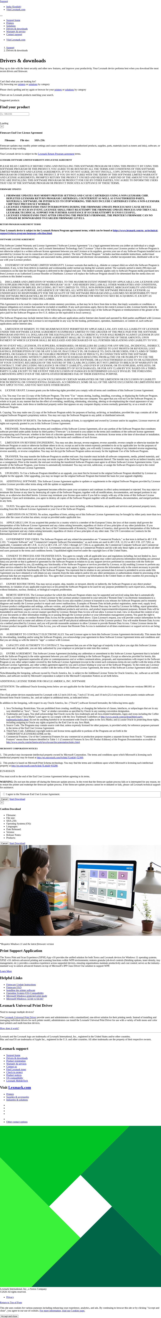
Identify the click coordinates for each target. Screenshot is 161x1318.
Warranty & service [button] (15, 31)
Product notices (14, 1075)
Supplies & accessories (17, 1097)
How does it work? (9, 1028)
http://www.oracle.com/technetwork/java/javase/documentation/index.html (43, 742)
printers (21, 84)
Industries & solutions (17, 1099)
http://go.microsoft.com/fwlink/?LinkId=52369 (60, 757)
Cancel (4, 799)
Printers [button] (10, 23)
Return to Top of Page (11, 1302)
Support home (13, 1055)
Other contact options (17, 1121)
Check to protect (14, 1072)
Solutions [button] (11, 26)
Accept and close (9, 1316)
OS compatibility (14, 1078)
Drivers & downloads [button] (17, 28)
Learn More (6, 971)
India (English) (13, 6)
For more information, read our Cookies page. (62, 1310)
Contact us (11, 1066)
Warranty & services (16, 1063)
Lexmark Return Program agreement (56, 153)
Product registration (16, 1061)
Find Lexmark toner (16, 1069)
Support (10, 47)
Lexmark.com (19, 1087)
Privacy (10, 1297)
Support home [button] (13, 20)
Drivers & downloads (17, 1058)
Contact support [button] (14, 34)
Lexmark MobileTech (17, 1080)
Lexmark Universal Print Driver (20, 1017)
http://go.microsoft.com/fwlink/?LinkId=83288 (34, 765)
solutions (33, 84)
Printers (10, 1094)
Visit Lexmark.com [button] (15, 9)
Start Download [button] (17, 799)
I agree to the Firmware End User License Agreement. (33, 794)
